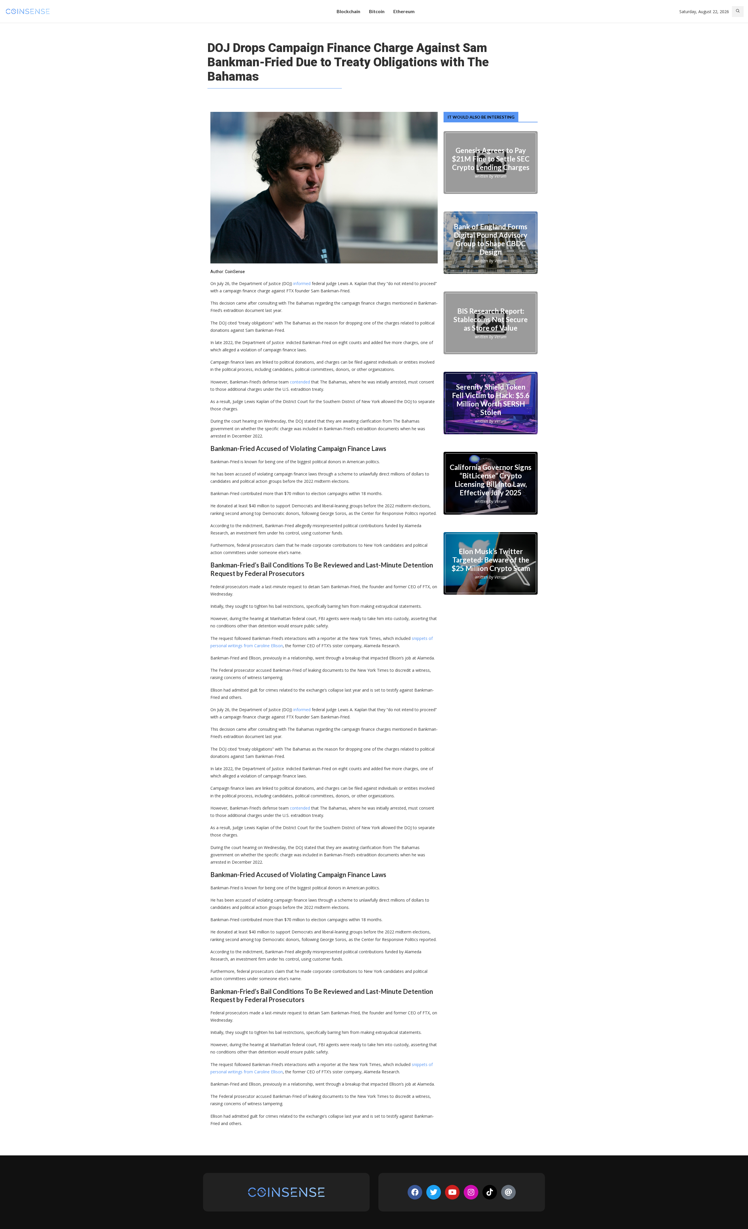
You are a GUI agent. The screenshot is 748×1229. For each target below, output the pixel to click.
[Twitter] (433, 1192)
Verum (500, 176)
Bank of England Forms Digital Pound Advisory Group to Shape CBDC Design (490, 239)
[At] (508, 1192)
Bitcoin (377, 11)
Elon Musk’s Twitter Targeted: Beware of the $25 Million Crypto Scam (490, 559)
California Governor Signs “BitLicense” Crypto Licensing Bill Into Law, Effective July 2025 (490, 480)
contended (300, 382)
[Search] (738, 11)
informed (302, 283)
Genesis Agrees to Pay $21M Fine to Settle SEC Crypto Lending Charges (490, 158)
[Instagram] (471, 1192)
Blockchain (348, 11)
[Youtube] (452, 1192)
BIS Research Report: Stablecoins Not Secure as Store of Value (490, 319)
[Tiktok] (489, 1192)
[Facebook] (415, 1192)
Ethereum (404, 11)
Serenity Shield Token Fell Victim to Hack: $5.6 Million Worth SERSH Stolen (490, 399)
